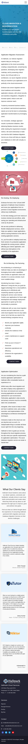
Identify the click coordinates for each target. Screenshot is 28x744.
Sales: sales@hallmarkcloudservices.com (11, 725)
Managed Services (5, 706)
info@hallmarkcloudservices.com (11, 722)
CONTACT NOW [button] (8, 148)
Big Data (3, 712)
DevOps (3, 709)
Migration (3, 704)
